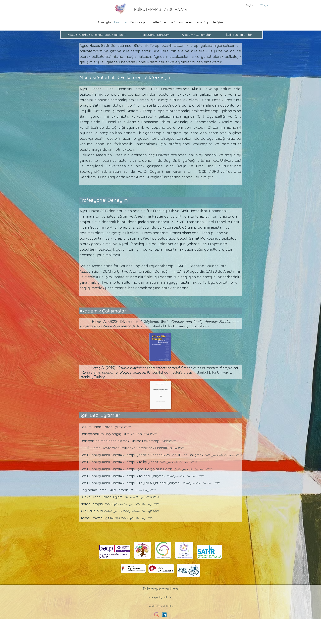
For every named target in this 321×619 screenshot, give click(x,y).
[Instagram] (156, 614)
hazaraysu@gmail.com (160, 597)
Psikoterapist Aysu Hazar (160, 588)
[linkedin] (164, 614)
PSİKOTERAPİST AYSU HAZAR (160, 9)
